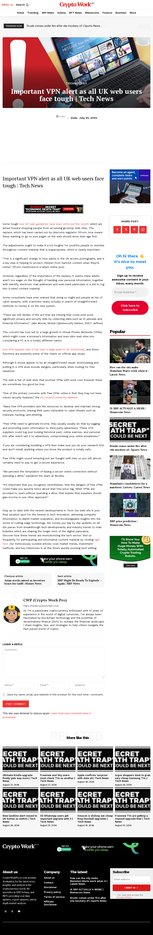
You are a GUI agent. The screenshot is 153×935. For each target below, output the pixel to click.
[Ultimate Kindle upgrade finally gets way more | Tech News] (20, 759)
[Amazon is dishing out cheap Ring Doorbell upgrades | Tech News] (95, 799)
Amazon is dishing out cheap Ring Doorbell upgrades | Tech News (95, 818)
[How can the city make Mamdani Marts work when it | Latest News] (130, 351)
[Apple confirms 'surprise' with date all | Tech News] (95, 759)
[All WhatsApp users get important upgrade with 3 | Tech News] (58, 799)
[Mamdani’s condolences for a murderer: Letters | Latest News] (130, 467)
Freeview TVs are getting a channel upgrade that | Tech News (132, 818)
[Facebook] (117, 229)
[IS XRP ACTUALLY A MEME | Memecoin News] (130, 392)
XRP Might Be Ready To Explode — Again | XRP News (79, 582)
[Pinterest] (134, 229)
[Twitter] (125, 229)
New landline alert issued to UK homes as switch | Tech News (20, 818)
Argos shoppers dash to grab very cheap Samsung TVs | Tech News (132, 778)
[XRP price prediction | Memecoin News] (130, 505)
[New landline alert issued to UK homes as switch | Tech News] (20, 799)
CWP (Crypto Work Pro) (45, 600)
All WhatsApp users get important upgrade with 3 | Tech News (56, 818)
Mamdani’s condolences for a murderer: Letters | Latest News (65, 26)
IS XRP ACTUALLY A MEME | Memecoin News (128, 410)
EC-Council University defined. (59, 397)
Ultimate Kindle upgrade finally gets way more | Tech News (20, 778)
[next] (147, 26)
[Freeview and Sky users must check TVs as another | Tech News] (58, 759)
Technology (76, 83)
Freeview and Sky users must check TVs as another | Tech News (57, 778)
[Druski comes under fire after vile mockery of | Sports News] (130, 430)
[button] (22, 4)
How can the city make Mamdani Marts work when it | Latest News (129, 370)
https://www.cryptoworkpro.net (40, 605)
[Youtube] (19, 911)
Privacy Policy (124, 897)
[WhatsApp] (143, 229)
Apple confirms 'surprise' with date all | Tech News (93, 777)
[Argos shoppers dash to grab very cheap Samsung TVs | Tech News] (133, 759)
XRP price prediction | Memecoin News (124, 523)
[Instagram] (5, 911)
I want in (129, 888)
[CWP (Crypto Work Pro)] (12, 614)
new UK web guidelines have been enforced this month (54, 223)
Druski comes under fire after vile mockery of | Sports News (128, 447)
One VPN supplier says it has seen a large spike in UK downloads (44, 349)
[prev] (141, 26)
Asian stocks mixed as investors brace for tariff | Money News (24, 582)
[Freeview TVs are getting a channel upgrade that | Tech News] (133, 799)
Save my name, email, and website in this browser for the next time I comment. (55, 694)
